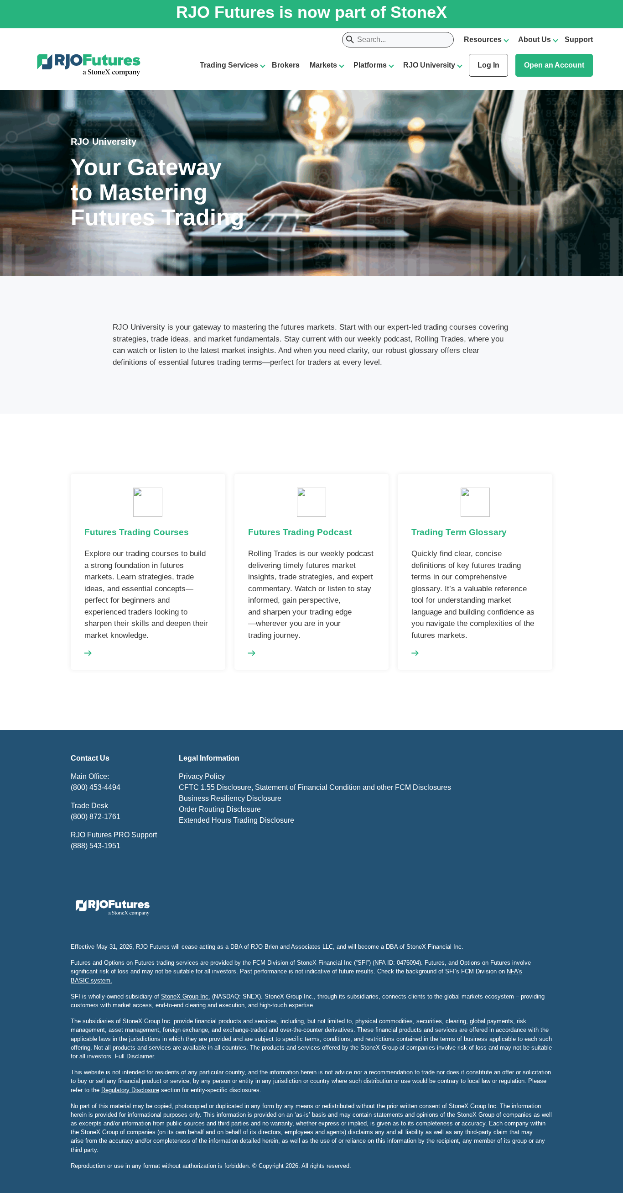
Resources (483, 39)
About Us (534, 39)
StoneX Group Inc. (185, 996)
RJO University (429, 65)
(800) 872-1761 (95, 816)
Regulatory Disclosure (130, 1090)
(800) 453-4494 (95, 787)
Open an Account (554, 65)
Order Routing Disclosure (220, 809)
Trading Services (229, 65)
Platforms (370, 65)
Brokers (286, 65)
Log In (488, 65)
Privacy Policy (202, 776)
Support (579, 39)
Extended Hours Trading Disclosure (236, 820)
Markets (323, 65)
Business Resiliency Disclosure (230, 798)
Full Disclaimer (134, 1056)
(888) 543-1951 (95, 846)
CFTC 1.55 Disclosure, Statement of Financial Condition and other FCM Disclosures (315, 787)
